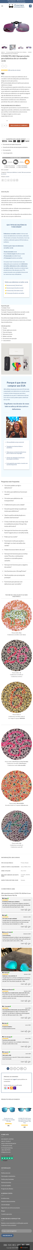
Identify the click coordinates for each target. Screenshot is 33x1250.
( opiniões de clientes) (14, 70)
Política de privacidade (7, 1179)
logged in (15, 1079)
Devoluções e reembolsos (8, 1176)
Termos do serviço (6, 1182)
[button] (2, 6)
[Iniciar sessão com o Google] (5, 1088)
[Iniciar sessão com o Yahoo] (14, 1088)
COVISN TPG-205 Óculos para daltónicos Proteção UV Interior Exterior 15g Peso (24, 1120)
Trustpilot (6, 412)
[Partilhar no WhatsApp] (2, 180)
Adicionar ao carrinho (19, 125)
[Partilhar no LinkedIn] (17, 180)
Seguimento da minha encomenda (10, 1208)
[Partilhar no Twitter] (8, 180)
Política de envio (5, 1173)
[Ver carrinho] (30, 6)
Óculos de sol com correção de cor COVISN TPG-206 (8, 1120)
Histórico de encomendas (8, 1201)
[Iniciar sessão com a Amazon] (11, 1088)
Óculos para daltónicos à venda (16, 52)
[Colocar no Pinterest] (14, 180)
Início (3, 52)
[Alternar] (2, 486)
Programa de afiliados (7, 1188)
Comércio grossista (6, 1214)
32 (21, 1068)
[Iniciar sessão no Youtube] (8, 1088)
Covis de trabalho (6, 1185)
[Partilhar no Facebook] (5, 180)
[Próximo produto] (2, 66)
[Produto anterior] (5, 66)
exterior (7, 176)
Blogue (3, 1211)
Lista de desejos (5, 1204)
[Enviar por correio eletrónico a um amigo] (11, 180)
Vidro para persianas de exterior (16, 53)
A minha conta (5, 1198)
